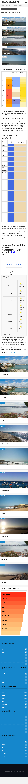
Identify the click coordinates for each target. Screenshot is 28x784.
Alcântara (6, 24)
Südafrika (3, 725)
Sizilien (2, 701)
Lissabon (5, 18)
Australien (3, 673)
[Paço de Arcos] (14, 480)
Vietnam (3, 744)
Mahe (2, 723)
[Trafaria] (14, 572)
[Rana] (14, 503)
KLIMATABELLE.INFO (10, 2)
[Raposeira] (14, 526)
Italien (2, 692)
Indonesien (3, 753)
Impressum (15, 768)
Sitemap (24, 768)
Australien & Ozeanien (6, 676)
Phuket (2, 750)
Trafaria (3, 582)
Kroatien (3, 695)
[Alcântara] (14, 21)
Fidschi (2, 682)
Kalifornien (3, 658)
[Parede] (14, 60)
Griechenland (4, 704)
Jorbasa (13, 352)
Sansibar (3, 728)
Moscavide (7, 53)
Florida (2, 652)
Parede (6, 63)
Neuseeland (3, 679)
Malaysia (3, 756)
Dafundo (6, 44)
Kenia (2, 731)
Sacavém (4, 559)
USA (2, 649)
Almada (6, 33)
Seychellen (3, 717)
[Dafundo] (14, 41)
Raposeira (4, 536)
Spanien (3, 698)
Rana (3, 513)
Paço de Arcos (6, 490)
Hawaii (2, 663)
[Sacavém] (14, 549)
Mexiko (2, 655)
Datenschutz (5, 768)
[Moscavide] (14, 50)
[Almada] (14, 31)
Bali (2, 747)
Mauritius (3, 720)
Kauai (2, 661)
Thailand (3, 741)
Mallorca (3, 707)
